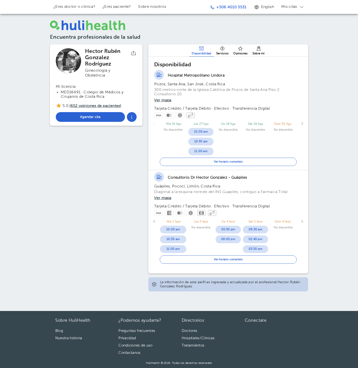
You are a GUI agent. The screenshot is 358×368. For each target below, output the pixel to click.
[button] (132, 117)
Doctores (189, 331)
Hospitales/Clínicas (198, 338)
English (267, 7)
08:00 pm (228, 239)
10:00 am (201, 131)
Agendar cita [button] (90, 117)
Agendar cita (326, 351)
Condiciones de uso (135, 345)
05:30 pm (228, 229)
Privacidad (127, 338)
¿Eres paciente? (117, 7)
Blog (59, 331)
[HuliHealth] (87, 25)
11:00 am (200, 151)
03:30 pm (256, 249)
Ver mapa (162, 100)
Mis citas (289, 7)
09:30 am (255, 229)
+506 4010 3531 (231, 7)
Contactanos (129, 353)
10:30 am (201, 141)
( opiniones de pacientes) (95, 106)
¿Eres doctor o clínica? (74, 7)
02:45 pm (255, 239)
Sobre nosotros (152, 7)
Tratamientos (193, 345)
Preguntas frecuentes (136, 331)
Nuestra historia (68, 338)
